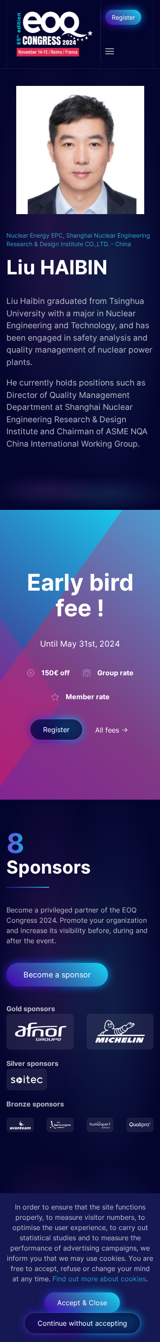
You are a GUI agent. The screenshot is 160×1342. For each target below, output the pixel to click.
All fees (107, 730)
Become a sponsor (57, 974)
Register (123, 17)
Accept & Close (82, 1302)
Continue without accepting (82, 1323)
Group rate (115, 672)
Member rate (88, 696)
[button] (109, 51)
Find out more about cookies (99, 1278)
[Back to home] (54, 34)
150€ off (55, 672)
